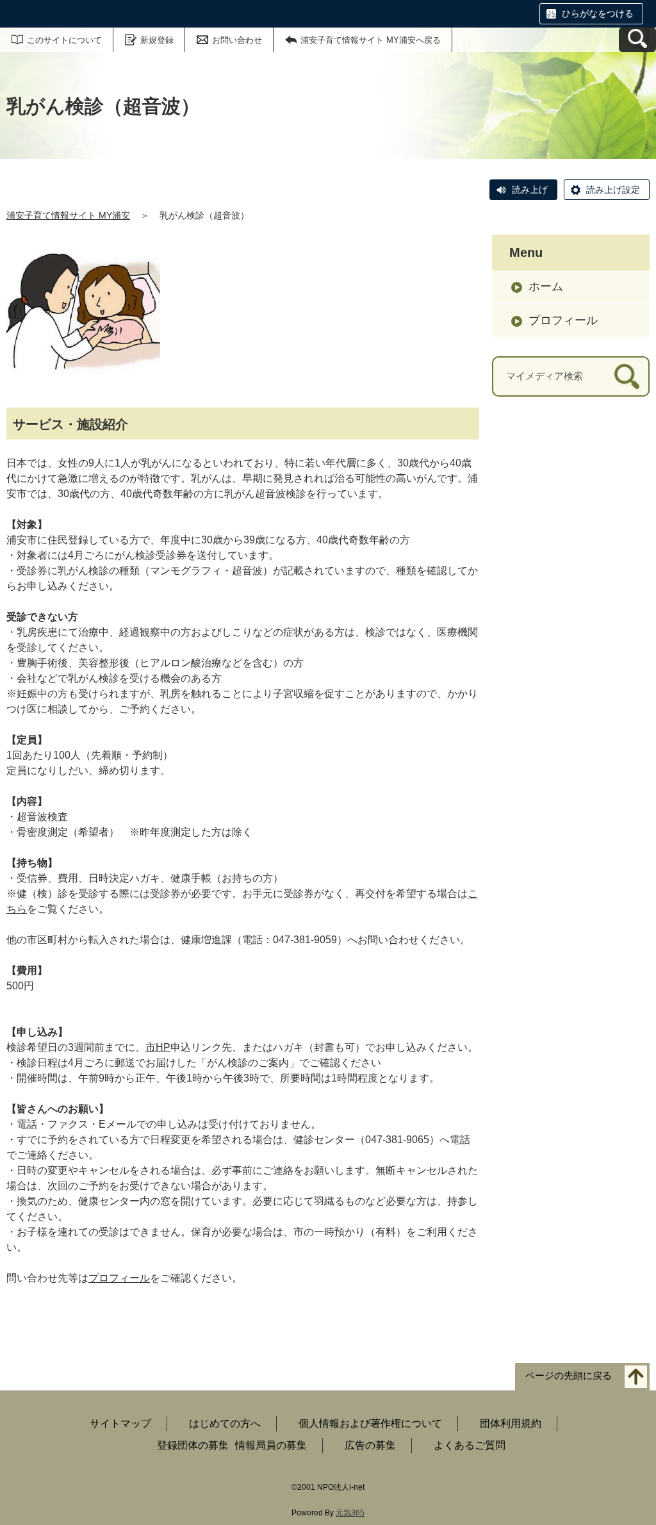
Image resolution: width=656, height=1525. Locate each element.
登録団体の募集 (193, 1445)
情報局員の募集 (271, 1445)
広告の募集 (370, 1445)
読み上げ (530, 190)
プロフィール (119, 1278)
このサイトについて (64, 40)
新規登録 (157, 40)
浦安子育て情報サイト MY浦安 (68, 215)
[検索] (627, 376)
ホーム (546, 286)
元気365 (350, 1512)
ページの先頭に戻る (568, 1376)
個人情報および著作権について (370, 1423)
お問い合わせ (237, 40)
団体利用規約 (510, 1423)
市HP (157, 1047)
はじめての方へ (225, 1423)
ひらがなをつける (598, 13)
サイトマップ (120, 1423)
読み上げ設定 (613, 190)
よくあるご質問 (469, 1445)
